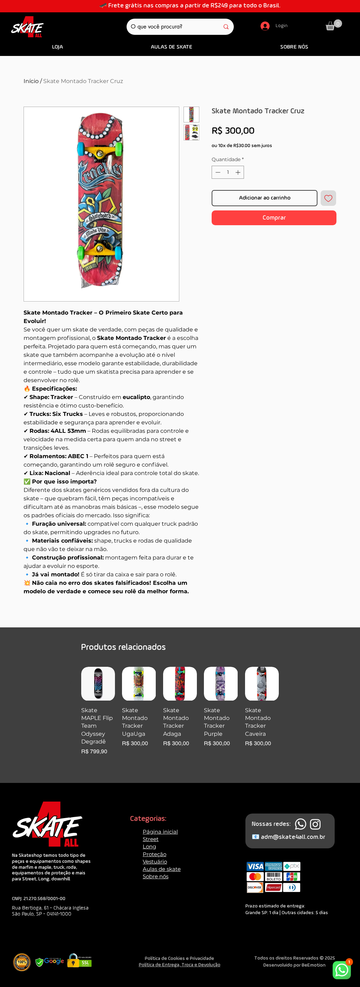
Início (31, 81)
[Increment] (238, 172)
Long (149, 846)
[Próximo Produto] (289, 683)
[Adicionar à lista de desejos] (328, 198)
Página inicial (160, 831)
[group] (180, 715)
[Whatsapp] (301, 824)
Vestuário (155, 861)
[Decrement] (217, 172)
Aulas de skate (162, 869)
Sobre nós (155, 876)
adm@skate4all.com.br (293, 837)
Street (151, 839)
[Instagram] (315, 824)
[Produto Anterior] (71, 683)
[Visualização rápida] (98, 684)
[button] (334, 24)
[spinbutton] (227, 172)
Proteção (154, 854)
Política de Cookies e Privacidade (179, 958)
